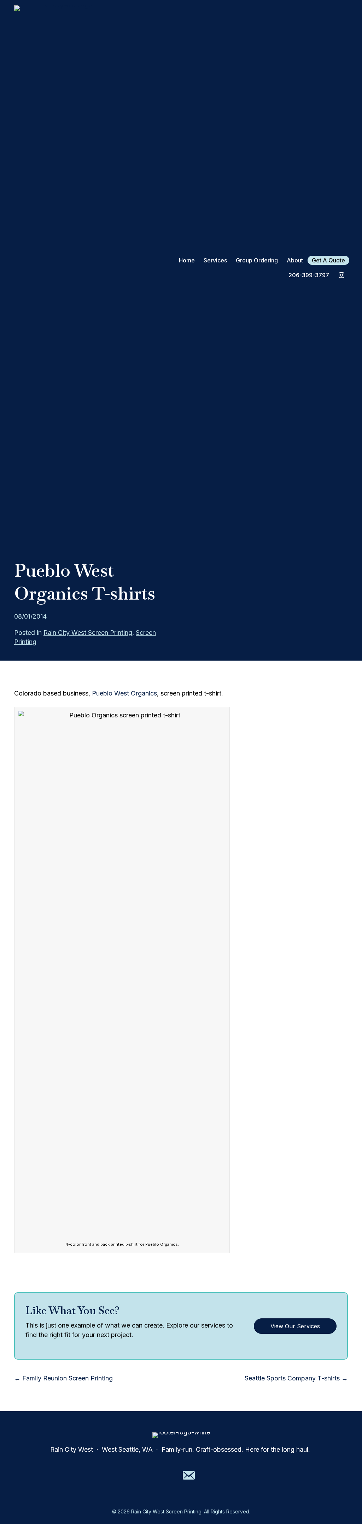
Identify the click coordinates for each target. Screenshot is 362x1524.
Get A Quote (328, 260)
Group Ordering (257, 260)
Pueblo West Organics (124, 693)
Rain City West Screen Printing (87, 632)
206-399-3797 (308, 275)
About (295, 260)
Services (215, 260)
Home (187, 260)
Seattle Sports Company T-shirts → (296, 1378)
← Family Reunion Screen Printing (63, 1378)
